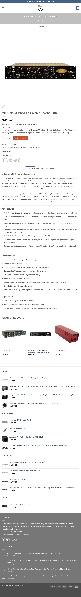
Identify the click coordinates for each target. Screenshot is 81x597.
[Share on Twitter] (11, 160)
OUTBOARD (42, 16)
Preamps (53, 16)
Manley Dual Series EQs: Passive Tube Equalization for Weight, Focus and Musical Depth (39, 569)
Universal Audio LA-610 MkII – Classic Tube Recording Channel (38, 351)
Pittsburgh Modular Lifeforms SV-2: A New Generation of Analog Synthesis (34, 553)
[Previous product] (42, 20)
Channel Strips (13, 147)
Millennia (9, 151)
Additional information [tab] (46, 168)
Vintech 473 (6, 350)
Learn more (6, 127)
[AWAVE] (40, 8)
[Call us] (15, 539)
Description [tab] (30, 168)
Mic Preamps (22, 147)
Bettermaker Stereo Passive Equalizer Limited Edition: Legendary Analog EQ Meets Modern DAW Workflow (42, 561)
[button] (3, 8)
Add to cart (20, 138)
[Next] (79, 340)
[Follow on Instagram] (7, 539)
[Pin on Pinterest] (18, 160)
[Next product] (38, 20)
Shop (33, 16)
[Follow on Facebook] (3, 539)
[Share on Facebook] (7, 160)
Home (26, 16)
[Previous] (1, 340)
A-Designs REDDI (60, 350)
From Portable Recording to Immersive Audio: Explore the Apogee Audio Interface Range (39, 576)
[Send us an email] (11, 539)
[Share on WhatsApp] (3, 160)
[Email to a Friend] (15, 160)
